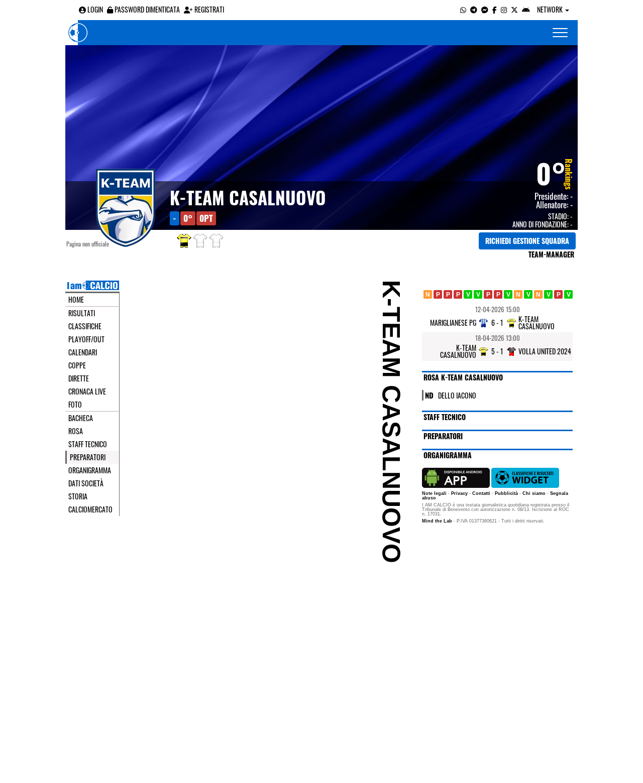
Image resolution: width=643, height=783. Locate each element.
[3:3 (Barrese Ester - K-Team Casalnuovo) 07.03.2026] (518, 294)
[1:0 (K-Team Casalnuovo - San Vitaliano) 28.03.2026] (548, 294)
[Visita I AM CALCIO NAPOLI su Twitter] (514, 9)
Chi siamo (534, 493)
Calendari (82, 352)
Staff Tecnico (87, 444)
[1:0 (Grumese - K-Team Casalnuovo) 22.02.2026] (498, 294)
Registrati (208, 9)
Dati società (85, 483)
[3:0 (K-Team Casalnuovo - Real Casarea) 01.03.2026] (508, 294)
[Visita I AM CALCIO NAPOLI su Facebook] (494, 9)
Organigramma (89, 470)
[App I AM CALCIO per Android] (526, 9)
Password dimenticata (146, 9)
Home (76, 299)
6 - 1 (497, 322)
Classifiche (84, 326)
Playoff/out (86, 339)
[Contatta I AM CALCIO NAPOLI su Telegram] (473, 9)
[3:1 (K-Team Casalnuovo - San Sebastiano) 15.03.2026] (528, 294)
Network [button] (550, 9)
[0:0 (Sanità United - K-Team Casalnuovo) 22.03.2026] (538, 294)
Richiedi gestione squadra (527, 240)
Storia (77, 496)
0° (551, 172)
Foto (75, 404)
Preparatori (87, 457)
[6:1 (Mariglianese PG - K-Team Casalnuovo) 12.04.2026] (558, 294)
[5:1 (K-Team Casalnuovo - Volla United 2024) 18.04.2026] (568, 294)
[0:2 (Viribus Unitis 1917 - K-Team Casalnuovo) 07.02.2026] (478, 294)
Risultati (81, 313)
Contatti (481, 493)
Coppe (77, 365)
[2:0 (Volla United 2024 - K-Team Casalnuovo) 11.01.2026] (438, 294)
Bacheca (80, 418)
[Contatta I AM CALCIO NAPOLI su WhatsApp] (463, 9)
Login (94, 9)
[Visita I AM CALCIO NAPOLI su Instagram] (504, 9)
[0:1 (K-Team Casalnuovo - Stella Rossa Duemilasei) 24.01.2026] (458, 294)
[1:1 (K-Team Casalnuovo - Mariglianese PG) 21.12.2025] (427, 294)
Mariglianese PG (453, 322)
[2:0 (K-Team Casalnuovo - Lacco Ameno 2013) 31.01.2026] (468, 294)
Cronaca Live (87, 391)
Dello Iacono (457, 394)
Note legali (434, 493)
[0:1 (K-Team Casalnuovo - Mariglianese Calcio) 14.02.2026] (488, 294)
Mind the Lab (437, 521)
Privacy (459, 493)
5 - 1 (497, 351)
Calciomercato (90, 509)
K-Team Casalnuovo (248, 197)
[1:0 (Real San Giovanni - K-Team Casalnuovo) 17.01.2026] (448, 294)
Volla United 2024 (544, 351)
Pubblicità (506, 493)
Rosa (75, 431)
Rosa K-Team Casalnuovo (463, 377)
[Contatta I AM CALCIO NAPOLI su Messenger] (484, 9)
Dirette (78, 378)
